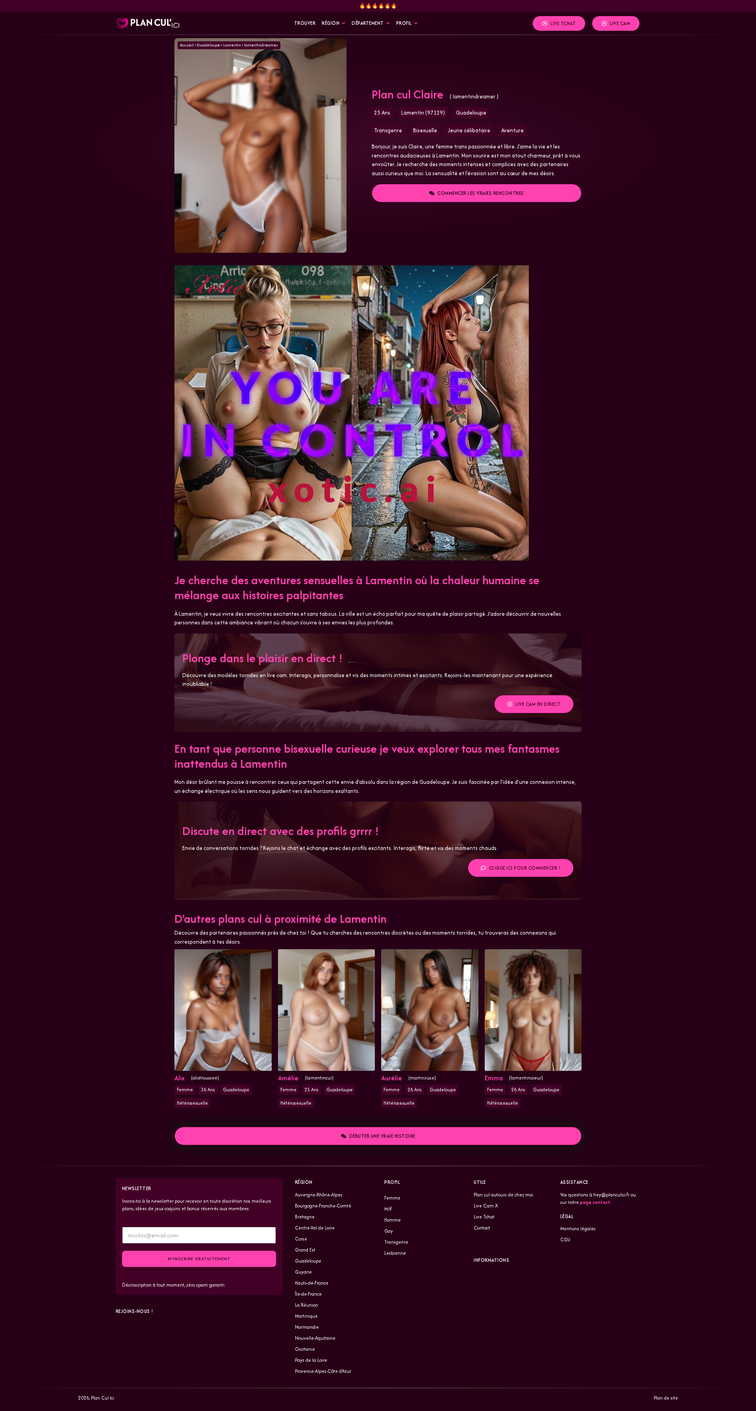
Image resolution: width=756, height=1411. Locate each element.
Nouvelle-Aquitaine (315, 1338)
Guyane (303, 1271)
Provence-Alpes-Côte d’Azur (323, 1371)
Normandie (307, 1327)
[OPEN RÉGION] (343, 23)
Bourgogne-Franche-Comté (323, 1205)
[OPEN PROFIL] (416, 23)
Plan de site (666, 1397)
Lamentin (232, 45)
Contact (482, 1227)
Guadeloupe (208, 45)
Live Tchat (484, 1216)
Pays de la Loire (311, 1360)
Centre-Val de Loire (315, 1227)
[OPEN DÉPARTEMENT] (388, 23)
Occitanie (305, 1349)
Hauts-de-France (311, 1283)
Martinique (306, 1316)
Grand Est (305, 1249)
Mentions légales (578, 1228)
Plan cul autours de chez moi (503, 1194)
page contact (595, 1202)
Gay (388, 1231)
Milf (388, 1208)
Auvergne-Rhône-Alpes (319, 1194)
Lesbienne (395, 1253)
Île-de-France (308, 1294)
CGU (565, 1239)
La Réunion (306, 1305)
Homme (392, 1220)
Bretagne (305, 1216)
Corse (301, 1238)
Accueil (187, 45)
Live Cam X (486, 1205)
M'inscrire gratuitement (199, 1258)
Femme (392, 1197)
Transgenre (396, 1242)
